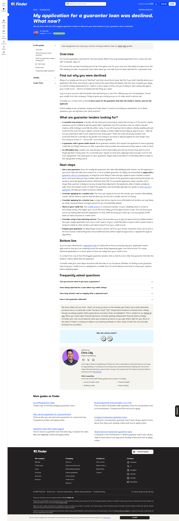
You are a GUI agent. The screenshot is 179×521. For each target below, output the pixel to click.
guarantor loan (90, 246)
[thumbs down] (109, 338)
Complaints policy (99, 492)
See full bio (97, 372)
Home (35, 9)
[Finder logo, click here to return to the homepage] (22, 3)
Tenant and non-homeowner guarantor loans (113, 432)
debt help (122, 46)
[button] (44, 45)
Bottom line (40, 67)
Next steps (41, 64)
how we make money (61, 502)
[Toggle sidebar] (7, 14)
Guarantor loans (45, 9)
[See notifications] (156, 4)
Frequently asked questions (45, 71)
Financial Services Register (122, 511)
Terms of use (51, 492)
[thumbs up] (103, 338)
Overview (39, 50)
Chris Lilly (87, 353)
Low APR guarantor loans (44, 403)
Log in (163, 4)
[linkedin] (93, 360)
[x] (88, 360)
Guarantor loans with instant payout (48, 429)
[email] (83, 360)
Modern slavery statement (83, 492)
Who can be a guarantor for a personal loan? (52, 414)
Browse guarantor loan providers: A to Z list (113, 403)
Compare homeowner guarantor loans (110, 417)
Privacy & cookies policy (65, 492)
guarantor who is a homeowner (75, 175)
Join (172, 4)
